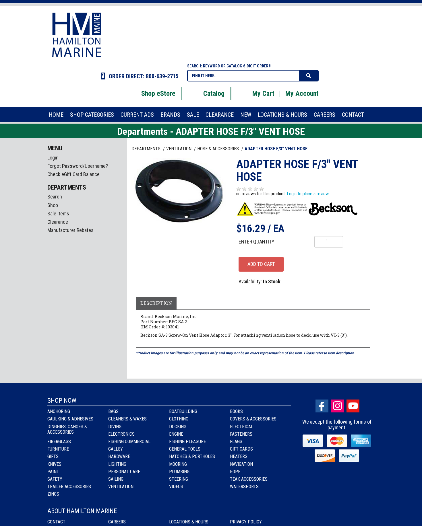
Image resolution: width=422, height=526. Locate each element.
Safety (54, 479)
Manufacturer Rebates (70, 230)
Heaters (238, 456)
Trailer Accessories (69, 486)
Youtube (352, 406)
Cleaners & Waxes (127, 419)
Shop (52, 205)
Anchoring (58, 411)
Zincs (53, 494)
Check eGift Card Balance (73, 174)
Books (236, 411)
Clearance (57, 222)
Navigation (241, 464)
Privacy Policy (246, 522)
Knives (54, 464)
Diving (114, 426)
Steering (178, 479)
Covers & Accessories (253, 419)
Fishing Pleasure (187, 441)
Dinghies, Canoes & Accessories (67, 429)
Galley (115, 449)
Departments (146, 148)
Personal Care (124, 471)
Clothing (178, 419)
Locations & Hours (188, 522)
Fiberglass (59, 441)
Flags (236, 441)
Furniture (58, 449)
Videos (176, 486)
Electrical (241, 426)
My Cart (263, 93)
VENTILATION (179, 148)
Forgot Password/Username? (77, 166)
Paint (53, 471)
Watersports (244, 486)
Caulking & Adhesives (70, 419)
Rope (235, 471)
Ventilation (120, 486)
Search (54, 197)
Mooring (178, 464)
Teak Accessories (249, 479)
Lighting (117, 464)
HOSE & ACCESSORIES (218, 148)
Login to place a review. (308, 193)
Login (53, 158)
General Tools (184, 449)
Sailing (115, 479)
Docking (177, 426)
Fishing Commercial (129, 441)
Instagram (337, 406)
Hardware (119, 456)
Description (156, 303)
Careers (117, 522)
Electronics (121, 434)
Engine (176, 434)
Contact (56, 522)
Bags (113, 411)
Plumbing (179, 471)
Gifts (53, 456)
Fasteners (241, 434)
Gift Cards (241, 449)
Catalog (213, 93)
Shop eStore (158, 93)
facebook (321, 406)
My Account (302, 93)
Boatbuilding (183, 411)
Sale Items (58, 214)
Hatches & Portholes (192, 456)
